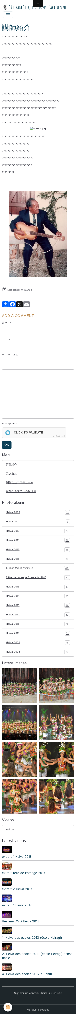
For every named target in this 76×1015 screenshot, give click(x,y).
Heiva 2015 (37, 587)
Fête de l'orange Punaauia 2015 (37, 577)
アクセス (11, 474)
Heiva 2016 (37, 559)
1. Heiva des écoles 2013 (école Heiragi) (32, 937)
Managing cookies (38, 1010)
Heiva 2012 (37, 615)
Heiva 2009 (37, 643)
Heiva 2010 (37, 633)
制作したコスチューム (19, 482)
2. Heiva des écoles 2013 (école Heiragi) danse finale (37, 956)
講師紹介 (11, 465)
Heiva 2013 (37, 605)
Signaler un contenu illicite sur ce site (38, 993)
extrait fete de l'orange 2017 (23, 873)
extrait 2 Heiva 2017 (17, 889)
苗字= (5, 323)
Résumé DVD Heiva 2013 (20, 921)
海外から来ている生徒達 (21, 491)
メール (6, 339)
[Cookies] (8, 1007)
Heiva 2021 (37, 522)
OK (6, 445)
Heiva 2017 (37, 550)
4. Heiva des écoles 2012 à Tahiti (27, 974)
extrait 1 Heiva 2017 (17, 905)
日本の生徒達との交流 (37, 568)
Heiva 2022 (37, 512)
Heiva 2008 (37, 652)
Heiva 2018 (37, 540)
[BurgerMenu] (8, 14)
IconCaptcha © (59, 436)
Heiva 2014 (37, 596)
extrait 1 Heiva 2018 (17, 856)
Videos (10, 830)
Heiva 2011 (37, 624)
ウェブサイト (10, 355)
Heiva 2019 (37, 531)
